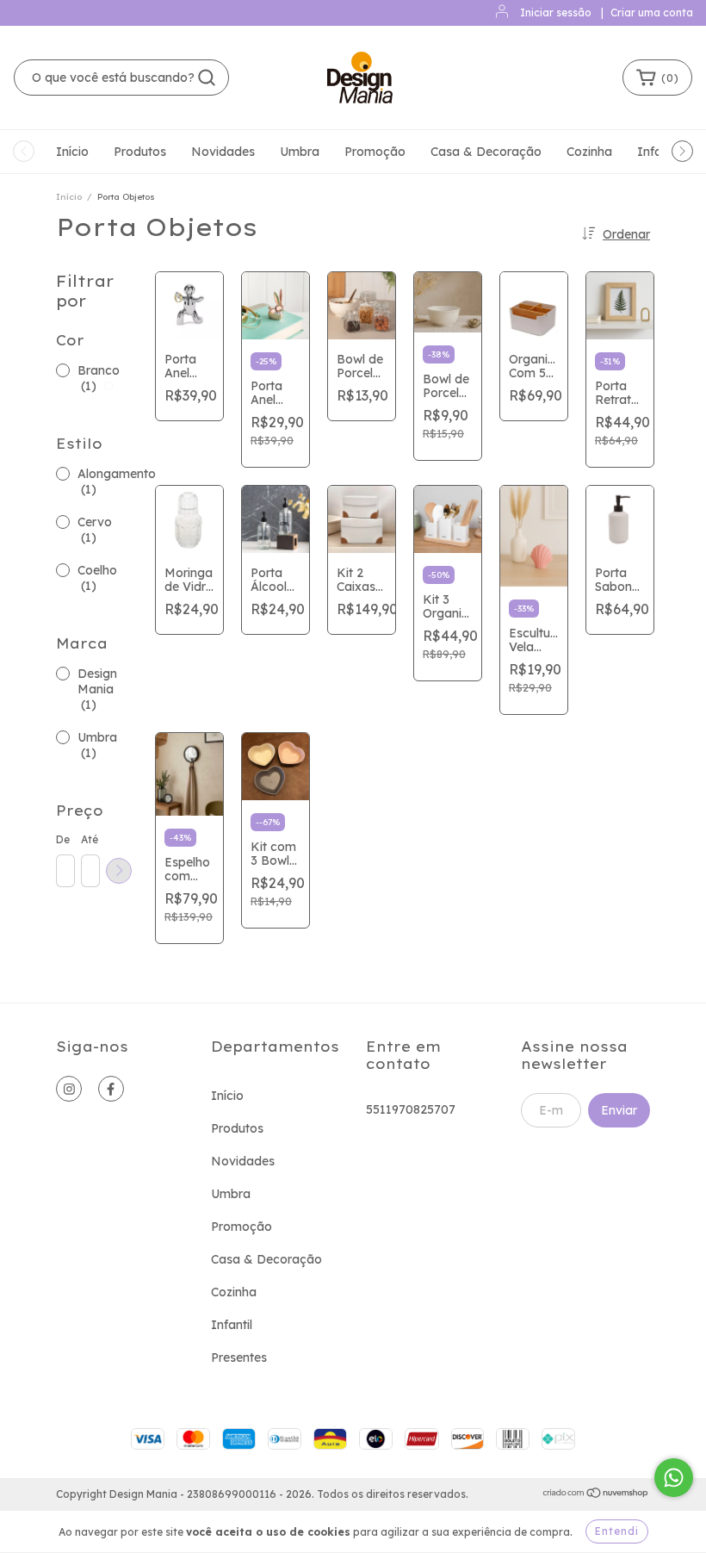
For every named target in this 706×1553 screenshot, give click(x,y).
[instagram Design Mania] (69, 1089)
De (63, 839)
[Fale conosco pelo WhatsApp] (673, 1477)
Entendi (617, 1531)
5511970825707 (410, 1109)
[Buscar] (206, 77)
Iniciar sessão (555, 12)
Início (72, 151)
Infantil (231, 1324)
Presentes (239, 1357)
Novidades (223, 151)
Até (89, 839)
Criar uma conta (651, 12)
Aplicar (119, 871)
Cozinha (589, 151)
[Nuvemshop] (596, 1494)
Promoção (375, 151)
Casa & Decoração (486, 151)
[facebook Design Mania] (111, 1089)
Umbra (299, 151)
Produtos (140, 151)
